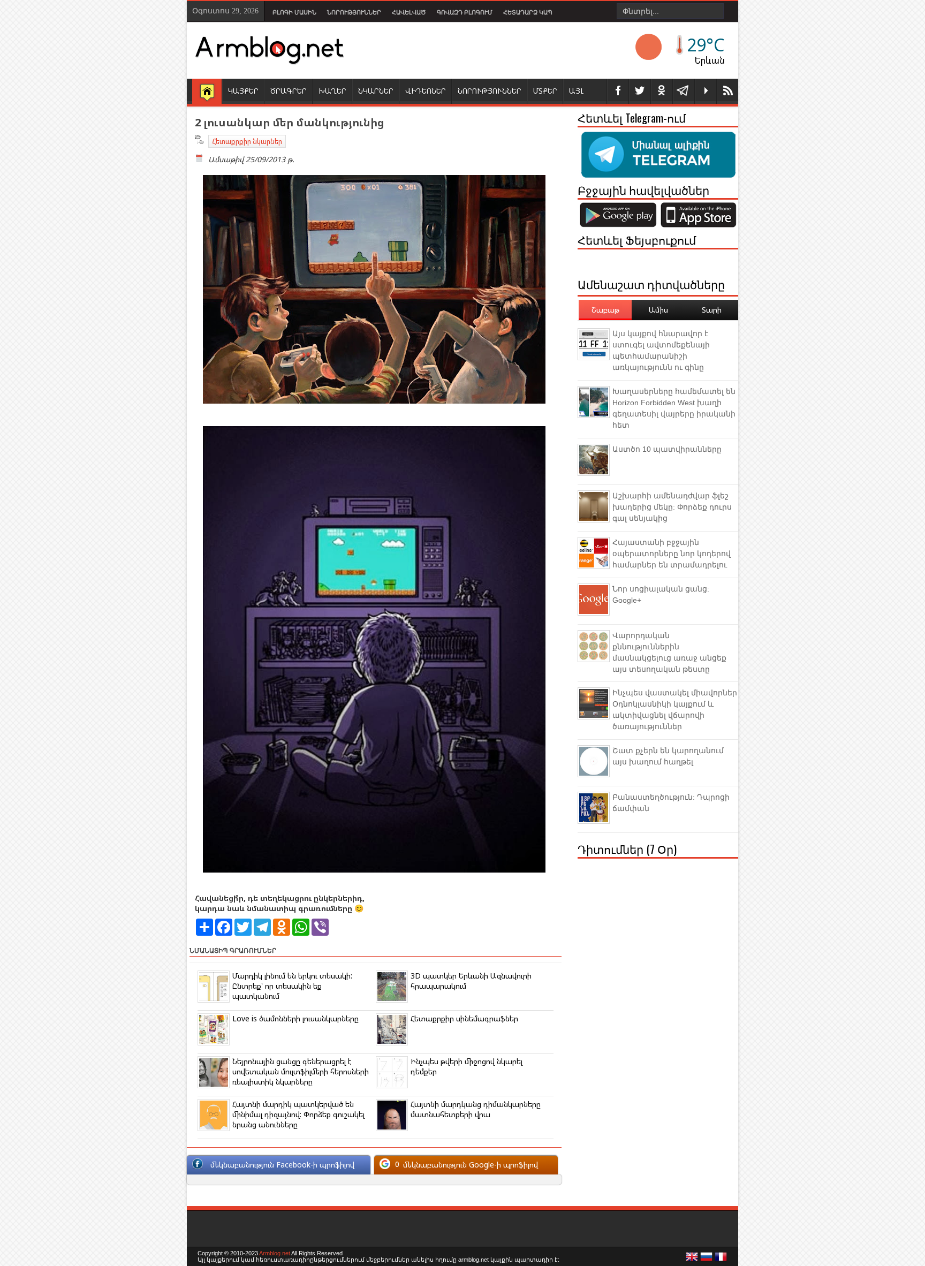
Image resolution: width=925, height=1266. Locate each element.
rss (727, 91)
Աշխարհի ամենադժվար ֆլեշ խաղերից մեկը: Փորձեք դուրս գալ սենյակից (672, 506)
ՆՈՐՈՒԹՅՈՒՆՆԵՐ (489, 91)
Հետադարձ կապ (527, 12)
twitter (639, 91)
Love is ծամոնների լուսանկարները (295, 1018)
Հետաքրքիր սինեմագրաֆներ (464, 1018)
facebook (617, 91)
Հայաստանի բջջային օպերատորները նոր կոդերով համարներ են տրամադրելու (671, 553)
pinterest (661, 91)
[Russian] (706, 1259)
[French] (721, 1259)
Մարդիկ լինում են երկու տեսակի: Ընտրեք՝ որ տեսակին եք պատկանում (292, 986)
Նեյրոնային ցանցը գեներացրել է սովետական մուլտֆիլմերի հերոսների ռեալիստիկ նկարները (300, 1071)
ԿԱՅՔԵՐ (243, 91)
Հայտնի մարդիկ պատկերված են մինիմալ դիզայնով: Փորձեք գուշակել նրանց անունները (298, 1114)
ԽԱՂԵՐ (332, 91)
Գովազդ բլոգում (464, 12)
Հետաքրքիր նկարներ (247, 141)
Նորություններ (354, 12)
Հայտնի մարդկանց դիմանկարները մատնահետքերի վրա (476, 1109)
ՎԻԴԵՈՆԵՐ (425, 91)
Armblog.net (274, 1253)
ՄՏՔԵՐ (545, 91)
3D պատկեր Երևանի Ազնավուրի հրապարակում (471, 981)
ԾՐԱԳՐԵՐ (288, 91)
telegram (683, 91)
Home (207, 92)
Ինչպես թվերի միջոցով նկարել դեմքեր (466, 1066)
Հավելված (409, 12)
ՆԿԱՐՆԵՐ (375, 91)
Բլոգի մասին (294, 12)
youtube (705, 91)
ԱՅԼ (576, 91)
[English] (692, 1259)
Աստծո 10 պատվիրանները (667, 449)
